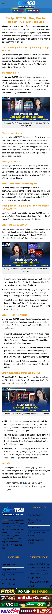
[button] (3, 4)
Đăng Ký (22, 482)
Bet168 (5, 520)
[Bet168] (26, 4)
